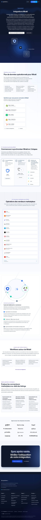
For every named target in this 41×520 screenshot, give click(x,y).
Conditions (15, 511)
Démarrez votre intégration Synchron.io (16, 32)
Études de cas (33, 495)
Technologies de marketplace (14, 503)
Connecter (20, 177)
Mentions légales (25, 511)
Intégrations (13, 505)
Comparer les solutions (35, 502)
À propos (33, 493)
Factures (2, 503)
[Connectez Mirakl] (26, 54)
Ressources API (23, 499)
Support (22, 493)
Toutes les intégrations (10, 128)
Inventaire (2, 499)
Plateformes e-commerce (15, 495)
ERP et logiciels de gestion (14, 498)
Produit (2, 493)
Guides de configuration (25, 495)
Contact (21, 128)
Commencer (33, 1)
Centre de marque (34, 504)
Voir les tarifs (29, 32)
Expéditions (3, 497)
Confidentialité (20, 511)
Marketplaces (13, 500)
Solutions (13, 493)
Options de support (24, 503)
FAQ (22, 501)
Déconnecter (8, 178)
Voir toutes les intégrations (20, 369)
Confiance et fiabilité (34, 500)
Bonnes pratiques (24, 497)
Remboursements (4, 501)
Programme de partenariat (33, 498)
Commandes (3, 495)
